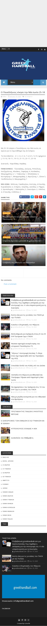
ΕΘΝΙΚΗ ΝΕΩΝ (7, 515)
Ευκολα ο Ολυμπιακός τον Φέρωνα (25, 324)
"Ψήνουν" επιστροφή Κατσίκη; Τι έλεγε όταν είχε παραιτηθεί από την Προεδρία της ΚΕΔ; (27, 355)
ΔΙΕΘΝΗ (5, 488)
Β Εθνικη (5, 484)
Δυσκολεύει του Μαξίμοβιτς (22, 438)
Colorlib (27, 623)
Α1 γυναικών (7, 469)
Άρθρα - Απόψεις (8, 461)
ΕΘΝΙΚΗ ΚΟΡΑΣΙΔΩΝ (9, 507)
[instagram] (41, 49)
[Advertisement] (23, 23)
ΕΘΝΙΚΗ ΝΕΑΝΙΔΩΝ (8, 511)
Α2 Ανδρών (28, 96)
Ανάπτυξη (6, 480)
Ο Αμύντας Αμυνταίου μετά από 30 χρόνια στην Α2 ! (22, 241)
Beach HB (6, 457)
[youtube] (45, 49)
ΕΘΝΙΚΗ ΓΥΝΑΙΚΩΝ (8, 499)
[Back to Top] (28, 620)
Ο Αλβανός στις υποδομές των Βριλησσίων (19, 262)
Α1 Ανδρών (6, 465)
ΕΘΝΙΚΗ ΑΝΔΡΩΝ (8, 496)
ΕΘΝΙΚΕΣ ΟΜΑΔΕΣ (8, 492)
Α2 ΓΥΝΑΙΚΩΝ (7, 476)
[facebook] (38, 49)
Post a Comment (10, 284)
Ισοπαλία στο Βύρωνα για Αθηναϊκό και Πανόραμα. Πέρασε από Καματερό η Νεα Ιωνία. (27, 377)
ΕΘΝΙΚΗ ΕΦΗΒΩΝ (8, 503)
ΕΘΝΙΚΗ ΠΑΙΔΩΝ (8, 519)
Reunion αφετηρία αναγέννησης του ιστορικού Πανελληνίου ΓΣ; (20, 218)
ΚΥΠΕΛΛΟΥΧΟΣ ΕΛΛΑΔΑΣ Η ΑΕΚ (24, 428)
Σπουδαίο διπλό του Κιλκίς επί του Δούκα (28, 365)
